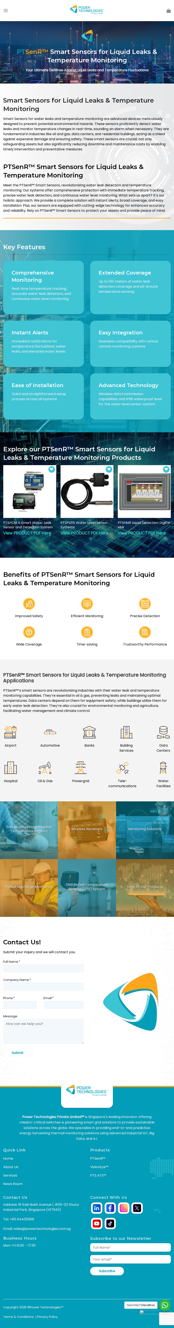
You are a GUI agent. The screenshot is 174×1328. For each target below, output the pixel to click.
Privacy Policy (47, 1317)
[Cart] (169, 10)
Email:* (49, 998)
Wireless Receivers (86, 829)
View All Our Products (145, 887)
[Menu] (5, 10)
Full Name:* (11, 962)
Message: (10, 1016)
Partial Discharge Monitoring (29, 887)
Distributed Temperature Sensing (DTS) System (87, 887)
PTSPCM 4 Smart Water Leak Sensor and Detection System (28, 525)
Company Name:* (17, 980)
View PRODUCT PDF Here (27, 533)
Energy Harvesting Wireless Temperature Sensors (29, 829)
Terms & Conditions (18, 1317)
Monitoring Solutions (145, 829)
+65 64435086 (22, 1219)
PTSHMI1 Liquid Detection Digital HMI (144, 525)
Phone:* (9, 998)
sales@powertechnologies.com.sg (42, 1228)
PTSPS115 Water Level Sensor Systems (84, 525)
